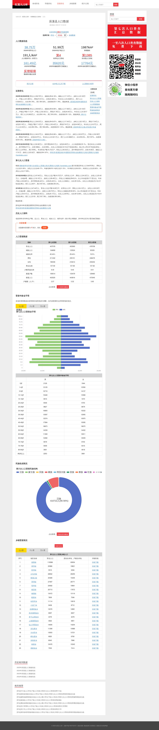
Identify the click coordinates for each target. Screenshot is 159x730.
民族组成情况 (95, 110)
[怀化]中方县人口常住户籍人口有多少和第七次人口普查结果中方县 (39, 691)
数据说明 (86, 726)
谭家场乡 (34, 648)
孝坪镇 (33, 566)
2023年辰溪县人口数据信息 (26, 673)
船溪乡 (33, 597)
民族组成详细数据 (63, 534)
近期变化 (93, 95)
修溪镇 (33, 593)
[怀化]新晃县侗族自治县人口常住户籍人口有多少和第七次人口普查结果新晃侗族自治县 (46, 694)
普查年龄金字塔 (95, 107)
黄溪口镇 (34, 578)
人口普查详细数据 (63, 287)
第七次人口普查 (95, 98)
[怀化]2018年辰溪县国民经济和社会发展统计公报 (33, 208)
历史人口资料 (95, 101)
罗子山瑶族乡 (34, 617)
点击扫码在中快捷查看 (59, 32)
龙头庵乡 (34, 628)
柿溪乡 (33, 644)
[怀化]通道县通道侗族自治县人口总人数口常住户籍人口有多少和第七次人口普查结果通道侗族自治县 (50, 703)
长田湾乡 (34, 601)
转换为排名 (58, 546)
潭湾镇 (33, 582)
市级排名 (48, 3)
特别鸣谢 (105, 726)
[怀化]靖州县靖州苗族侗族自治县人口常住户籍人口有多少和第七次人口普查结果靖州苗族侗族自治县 (50, 712)
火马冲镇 (34, 574)
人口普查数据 (95, 104)
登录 (44, 227)
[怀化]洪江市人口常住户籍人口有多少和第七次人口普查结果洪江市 (39, 709)
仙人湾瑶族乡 (34, 624)
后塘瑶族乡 (34, 609)
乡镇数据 (72, 35)
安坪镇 (33, 585)
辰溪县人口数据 (59, 21)
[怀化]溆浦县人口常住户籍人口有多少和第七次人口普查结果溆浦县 (39, 700)
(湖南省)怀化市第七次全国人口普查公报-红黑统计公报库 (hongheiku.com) (45, 165)
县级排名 (60, 3)
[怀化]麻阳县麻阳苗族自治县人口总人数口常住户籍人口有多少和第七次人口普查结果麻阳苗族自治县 (50, 697)
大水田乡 (34, 632)
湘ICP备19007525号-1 (70, 726)
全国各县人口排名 (36, 16)
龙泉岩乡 (34, 640)
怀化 (52, 35)
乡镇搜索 (72, 3)
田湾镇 (33, 570)
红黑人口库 (21, 4)
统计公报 (85, 3)
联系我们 (93, 726)
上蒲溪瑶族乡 (34, 621)
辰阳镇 (33, 562)
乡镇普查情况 (95, 113)
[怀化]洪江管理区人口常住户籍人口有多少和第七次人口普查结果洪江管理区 (42, 706)
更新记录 (99, 726)
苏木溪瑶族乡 (34, 613)
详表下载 (95, 562)
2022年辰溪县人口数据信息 (26, 676)
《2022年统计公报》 (38, 139)
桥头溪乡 (34, 636)
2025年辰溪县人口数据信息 (26, 667)
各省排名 (35, 3)
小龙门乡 (34, 605)
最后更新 (80, 726)
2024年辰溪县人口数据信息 (26, 670)
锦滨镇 (33, 589)
